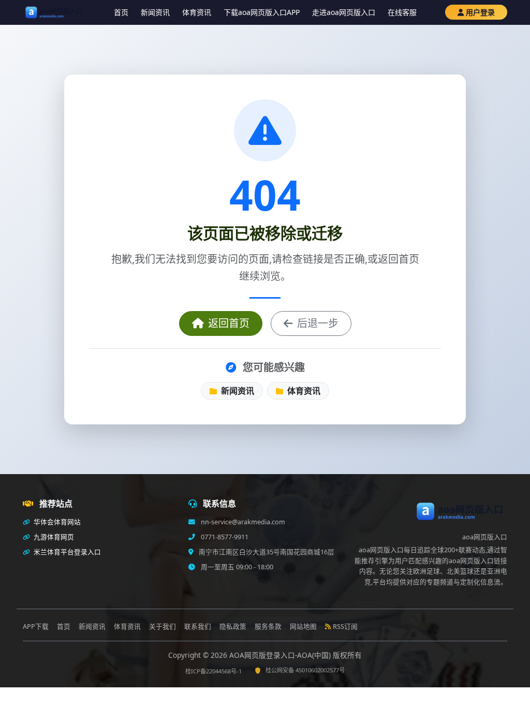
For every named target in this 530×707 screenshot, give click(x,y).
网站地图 (303, 626)
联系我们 (197, 626)
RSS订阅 (345, 626)
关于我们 (162, 626)
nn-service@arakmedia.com (242, 522)
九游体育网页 (53, 537)
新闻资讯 (155, 12)
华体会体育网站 (56, 522)
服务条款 (268, 626)
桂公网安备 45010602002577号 (305, 670)
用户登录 (480, 12)
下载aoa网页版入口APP (262, 12)
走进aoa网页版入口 (343, 12)
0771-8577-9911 (223, 537)
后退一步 (317, 323)
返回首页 (228, 323)
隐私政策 (232, 626)
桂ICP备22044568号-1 (213, 671)
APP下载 (36, 626)
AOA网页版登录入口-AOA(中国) (281, 655)
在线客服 (402, 12)
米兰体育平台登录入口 (66, 552)
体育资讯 (196, 12)
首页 (121, 12)
